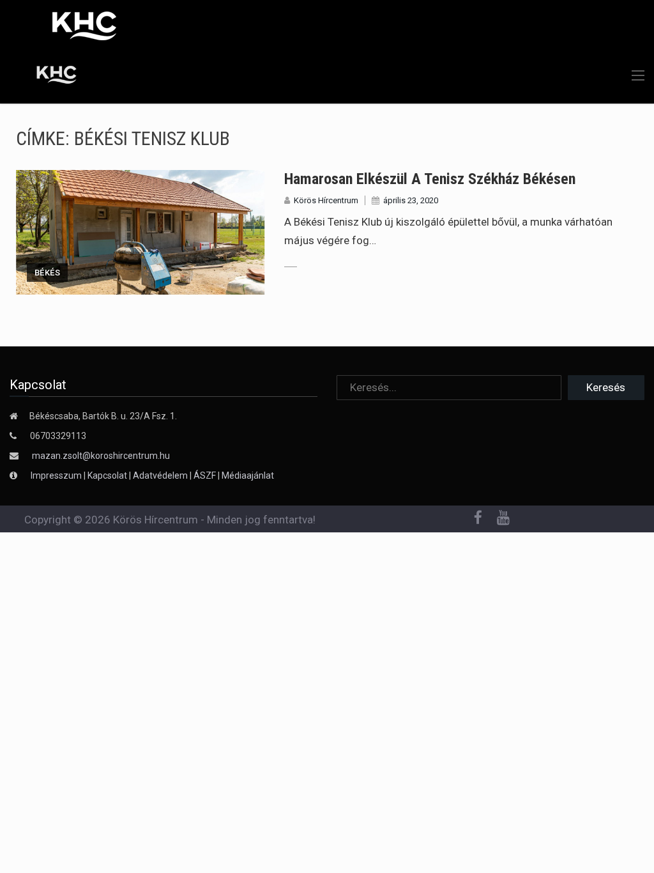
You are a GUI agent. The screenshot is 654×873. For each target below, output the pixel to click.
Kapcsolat (107, 475)
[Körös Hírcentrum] (46, 76)
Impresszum (57, 475)
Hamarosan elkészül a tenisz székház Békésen (429, 179)
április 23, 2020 (410, 200)
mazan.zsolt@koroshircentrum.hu (101, 456)
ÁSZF (205, 475)
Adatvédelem (160, 475)
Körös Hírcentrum (326, 200)
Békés (47, 272)
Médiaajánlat (248, 475)
